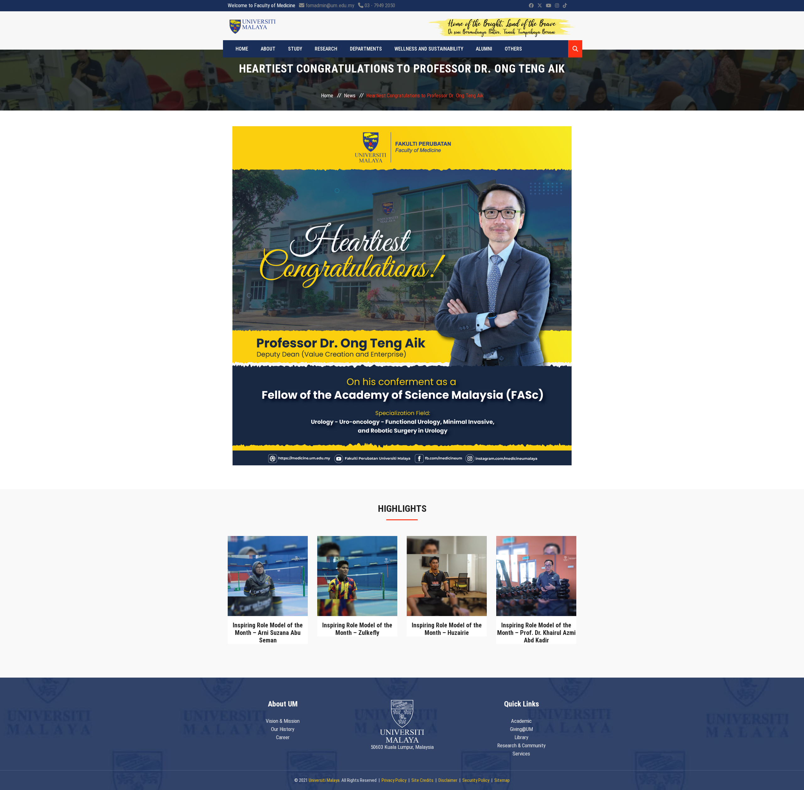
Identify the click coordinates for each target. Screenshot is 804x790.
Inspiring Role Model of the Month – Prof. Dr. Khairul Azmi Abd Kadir (536, 632)
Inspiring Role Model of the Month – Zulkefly (357, 628)
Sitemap (502, 780)
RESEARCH (326, 49)
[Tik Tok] (565, 5)
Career (283, 737)
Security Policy (475, 780)
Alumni (484, 49)
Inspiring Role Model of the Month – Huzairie (447, 628)
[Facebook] (531, 5)
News (350, 95)
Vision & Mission (283, 721)
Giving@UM (521, 729)
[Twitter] (539, 5)
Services (521, 753)
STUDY (295, 49)
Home (242, 49)
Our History (282, 729)
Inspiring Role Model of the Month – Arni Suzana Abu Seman (268, 632)
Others (513, 49)
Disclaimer (447, 780)
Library (521, 737)
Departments (366, 49)
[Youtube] (548, 5)
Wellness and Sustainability (428, 49)
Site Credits (422, 780)
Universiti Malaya (324, 780)
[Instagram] (557, 5)
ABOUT (268, 49)
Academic (521, 721)
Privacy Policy (394, 780)
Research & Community (521, 745)
